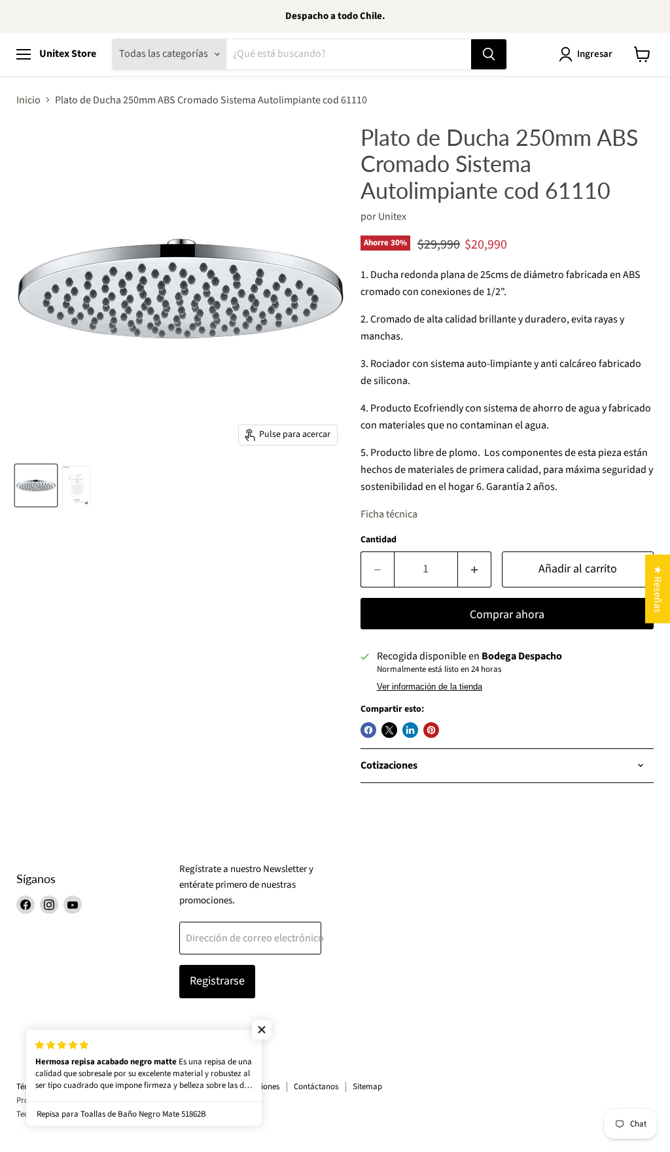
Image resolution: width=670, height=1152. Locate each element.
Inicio (28, 100)
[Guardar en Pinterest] (431, 730)
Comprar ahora (507, 614)
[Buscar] (488, 54)
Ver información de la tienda (429, 686)
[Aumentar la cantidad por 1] (474, 569)
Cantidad (379, 539)
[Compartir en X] (389, 730)
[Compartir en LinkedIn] (410, 730)
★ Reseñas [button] (657, 588)
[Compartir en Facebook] (368, 730)
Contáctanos (316, 1086)
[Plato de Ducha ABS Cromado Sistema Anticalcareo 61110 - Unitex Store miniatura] (36, 485)
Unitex (392, 216)
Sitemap (367, 1086)
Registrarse (217, 981)
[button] (262, 1029)
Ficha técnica (389, 514)
